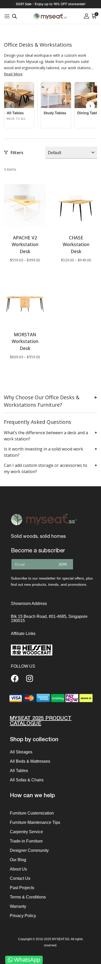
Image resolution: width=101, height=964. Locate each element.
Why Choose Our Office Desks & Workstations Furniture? (42, 401)
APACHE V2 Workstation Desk (25, 244)
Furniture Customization (32, 813)
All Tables (19, 770)
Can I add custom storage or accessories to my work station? (45, 468)
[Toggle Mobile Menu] (7, 16)
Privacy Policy (23, 915)
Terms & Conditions (28, 897)
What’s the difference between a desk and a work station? (46, 436)
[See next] (90, 106)
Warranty (18, 906)
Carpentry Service (26, 832)
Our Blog (18, 860)
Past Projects (22, 888)
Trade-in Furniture (26, 841)
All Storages (21, 752)
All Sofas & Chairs (27, 780)
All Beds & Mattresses (30, 761)
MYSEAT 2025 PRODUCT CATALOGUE (40, 721)
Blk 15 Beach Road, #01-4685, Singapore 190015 (49, 618)
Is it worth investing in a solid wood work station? (43, 452)
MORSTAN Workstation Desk (25, 341)
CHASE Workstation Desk (76, 244)
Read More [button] (13, 74)
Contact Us (20, 878)
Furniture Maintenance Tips (35, 822)
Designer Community (29, 850)
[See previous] (10, 106)
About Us (18, 869)
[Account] (86, 16)
